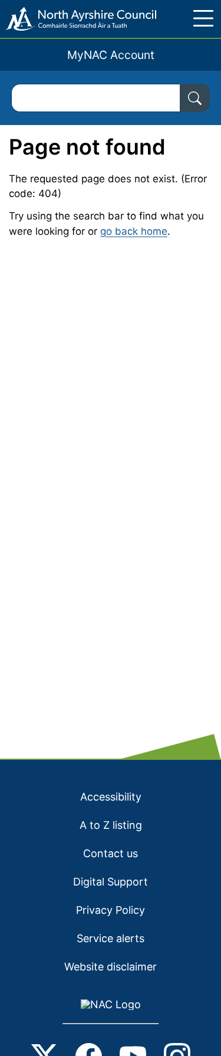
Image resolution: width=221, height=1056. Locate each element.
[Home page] (78, 19)
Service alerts (110, 938)
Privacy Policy (110, 910)
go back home (133, 231)
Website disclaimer (110, 966)
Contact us (110, 853)
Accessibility (110, 797)
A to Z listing (111, 825)
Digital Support (110, 881)
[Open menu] (203, 18)
